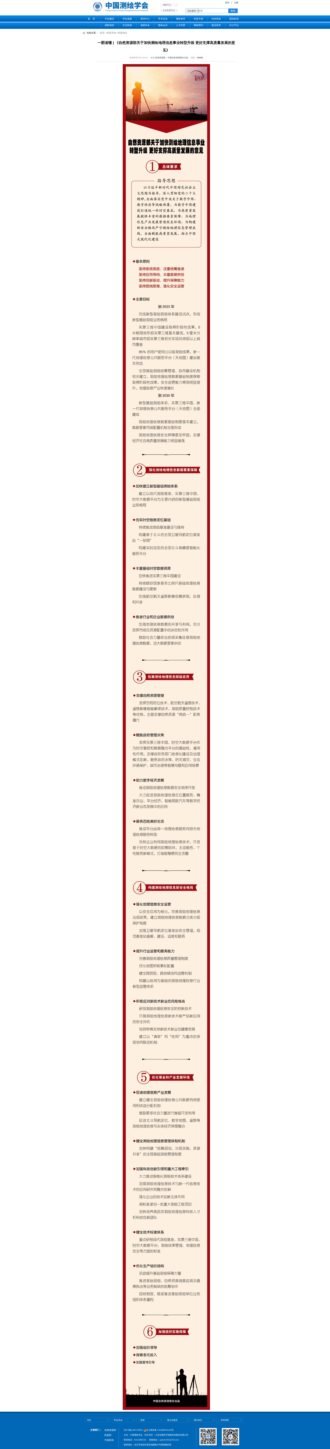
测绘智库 (180, 19)
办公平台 (234, 25)
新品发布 (216, 25)
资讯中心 (145, 19)
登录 (227, 3)
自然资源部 (110, 1430)
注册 (236, 3)
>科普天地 (110, 33)
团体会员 (162, 25)
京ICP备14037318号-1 (133, 1430)
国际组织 (109, 25)
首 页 (91, 19)
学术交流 (162, 19)
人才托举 (180, 25)
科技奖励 (216, 19)
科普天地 (198, 19)
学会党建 (127, 19)
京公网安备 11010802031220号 (160, 1430)
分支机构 (127, 25)
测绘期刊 (198, 25)
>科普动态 (122, 33)
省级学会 (145, 25)
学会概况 (109, 19)
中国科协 (109, 1440)
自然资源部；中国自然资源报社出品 (171, 58)
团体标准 (234, 19)
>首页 (102, 33)
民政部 (107, 1435)
